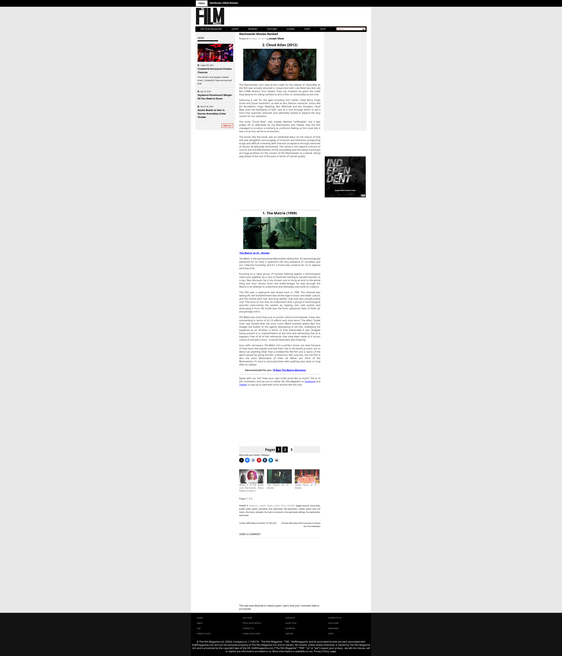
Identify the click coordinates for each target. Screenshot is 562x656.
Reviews (252, 28)
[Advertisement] (279, 183)
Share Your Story (251, 633)
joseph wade (245, 509)
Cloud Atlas (315, 505)
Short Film (290, 623)
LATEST (235, 28)
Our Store (333, 623)
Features (272, 28)
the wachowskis (313, 512)
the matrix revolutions (274, 512)
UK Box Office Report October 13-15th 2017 (258, 523)
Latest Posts (280, 505)
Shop (323, 28)
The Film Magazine (211, 28)
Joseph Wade (276, 38)
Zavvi (330, 633)
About (200, 623)
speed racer (311, 509)
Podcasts (290, 617)
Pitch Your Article (252, 623)
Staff (307, 28)
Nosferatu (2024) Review (224, 3)
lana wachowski (276, 509)
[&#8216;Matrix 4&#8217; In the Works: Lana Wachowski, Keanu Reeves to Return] (251, 476)
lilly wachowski (290, 509)
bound (306, 505)
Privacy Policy (204, 633)
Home (200, 617)
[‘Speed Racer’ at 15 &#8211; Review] (307, 476)
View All (227, 125)
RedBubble (333, 628)
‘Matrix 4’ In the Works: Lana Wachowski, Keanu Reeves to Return (251, 488)
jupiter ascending (259, 509)
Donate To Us (334, 617)
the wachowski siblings (295, 512)
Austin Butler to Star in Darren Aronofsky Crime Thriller (212, 114)
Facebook (290, 628)
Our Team (247, 617)
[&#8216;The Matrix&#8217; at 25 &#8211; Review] (279, 476)
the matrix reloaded (254, 512)
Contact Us (248, 628)
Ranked (291, 505)
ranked (301, 509)
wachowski (244, 515)
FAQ (199, 628)
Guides (291, 28)
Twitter (289, 633)
